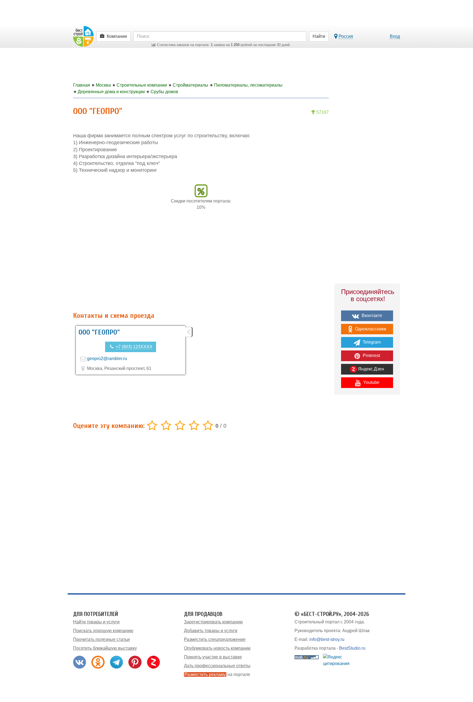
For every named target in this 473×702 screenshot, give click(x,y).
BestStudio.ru (352, 648)
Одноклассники (370, 329)
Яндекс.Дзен (370, 369)
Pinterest (371, 355)
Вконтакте (371, 315)
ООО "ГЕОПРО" (99, 332)
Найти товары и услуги (96, 622)
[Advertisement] (201, 264)
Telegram (371, 342)
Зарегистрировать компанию (213, 622)
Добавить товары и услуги (210, 630)
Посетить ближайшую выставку (105, 648)
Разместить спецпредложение (215, 639)
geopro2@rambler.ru (107, 358)
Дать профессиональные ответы (217, 665)
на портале (217, 674)
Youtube (370, 382)
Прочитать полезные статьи (101, 639)
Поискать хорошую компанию (103, 630)
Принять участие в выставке (213, 657)
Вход (395, 36)
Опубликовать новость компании (217, 648)
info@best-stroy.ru (326, 639)
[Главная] (83, 36)
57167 (322, 112)
